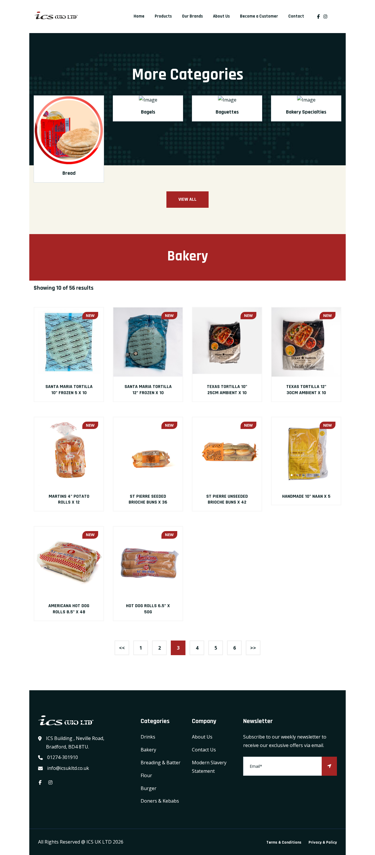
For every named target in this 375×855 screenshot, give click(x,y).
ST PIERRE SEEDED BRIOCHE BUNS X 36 (148, 499)
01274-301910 (62, 757)
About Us (221, 16)
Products (163, 16)
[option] (68, 143)
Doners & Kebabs (160, 801)
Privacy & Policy (322, 842)
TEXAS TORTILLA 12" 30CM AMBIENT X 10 (306, 390)
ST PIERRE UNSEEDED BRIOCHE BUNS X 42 (227, 499)
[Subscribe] (329, 766)
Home (139, 16)
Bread (69, 173)
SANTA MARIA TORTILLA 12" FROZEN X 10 (148, 390)
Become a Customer (259, 16)
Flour (146, 775)
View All (187, 199)
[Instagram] (327, 16)
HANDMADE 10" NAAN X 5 (306, 496)
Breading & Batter (160, 762)
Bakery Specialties (306, 112)
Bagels (148, 112)
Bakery (148, 749)
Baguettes (227, 112)
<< (122, 648)
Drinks (148, 737)
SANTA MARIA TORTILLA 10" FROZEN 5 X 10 (69, 390)
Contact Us (204, 749)
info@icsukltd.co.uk (68, 768)
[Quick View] (68, 342)
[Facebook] (318, 16)
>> (253, 648)
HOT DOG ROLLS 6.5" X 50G (148, 609)
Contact (296, 16)
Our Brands (192, 16)
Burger (148, 788)
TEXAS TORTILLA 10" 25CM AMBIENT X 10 (227, 390)
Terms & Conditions (283, 842)
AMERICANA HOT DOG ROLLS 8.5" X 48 (68, 609)
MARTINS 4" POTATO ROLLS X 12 (69, 499)
